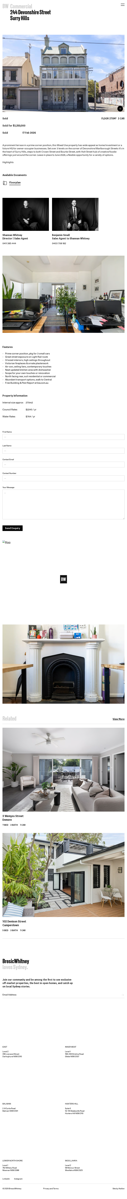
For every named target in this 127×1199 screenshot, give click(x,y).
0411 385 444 (9, 243)
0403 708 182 (59, 243)
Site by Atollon (119, 1188)
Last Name (6, 445)
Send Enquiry (12, 528)
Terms (56, 1188)
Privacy (46, 1188)
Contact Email (8, 459)
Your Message (8, 487)
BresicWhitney (15, 962)
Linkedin (6, 1179)
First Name (7, 432)
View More (119, 719)
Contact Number (9, 473)
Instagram (18, 1179)
